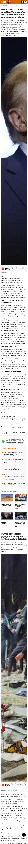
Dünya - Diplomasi (14, 5)
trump (14, 427)
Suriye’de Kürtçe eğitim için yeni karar (14, 484)
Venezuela (20, 427)
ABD (9, 427)
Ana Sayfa (5, 5)
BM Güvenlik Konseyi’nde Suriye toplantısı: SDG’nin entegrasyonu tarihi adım (15, 477)
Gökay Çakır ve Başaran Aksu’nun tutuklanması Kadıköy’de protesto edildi (13, 462)
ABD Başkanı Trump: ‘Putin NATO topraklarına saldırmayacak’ (13, 469)
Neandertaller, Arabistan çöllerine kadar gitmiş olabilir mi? (13, 454)
